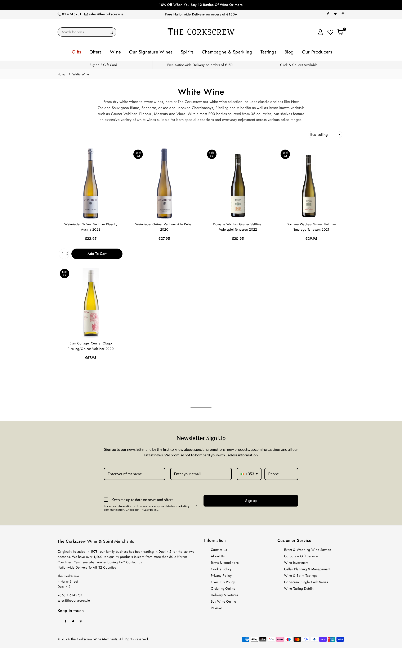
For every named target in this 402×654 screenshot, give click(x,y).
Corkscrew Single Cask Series (306, 580)
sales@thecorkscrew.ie (106, 14)
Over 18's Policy (223, 580)
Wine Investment (296, 561)
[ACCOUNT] (320, 32)
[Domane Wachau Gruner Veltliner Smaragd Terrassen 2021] (311, 182)
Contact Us (219, 548)
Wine (134, 51)
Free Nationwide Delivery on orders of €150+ (201, 14)
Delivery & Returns (224, 593)
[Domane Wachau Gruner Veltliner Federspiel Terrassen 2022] (238, 182)
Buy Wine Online (223, 600)
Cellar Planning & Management (307, 567)
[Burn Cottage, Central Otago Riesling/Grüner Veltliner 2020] (90, 302)
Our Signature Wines (162, 51)
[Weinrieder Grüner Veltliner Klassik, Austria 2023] (90, 182)
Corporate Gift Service (301, 554)
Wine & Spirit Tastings (300, 574)
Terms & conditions (224, 561)
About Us (217, 554)
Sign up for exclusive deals (244, 4)
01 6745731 (71, 14)
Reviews (217, 606)
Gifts (104, 51)
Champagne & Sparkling (222, 51)
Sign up (251, 499)
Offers (119, 51)
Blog (270, 51)
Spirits (190, 51)
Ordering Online (223, 587)
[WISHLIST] (330, 32)
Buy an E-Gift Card (103, 63)
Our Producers (292, 51)
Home (61, 73)
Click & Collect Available (299, 63)
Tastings (254, 51)
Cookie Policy (221, 567)
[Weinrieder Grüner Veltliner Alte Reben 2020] (164, 182)
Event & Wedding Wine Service (307, 548)
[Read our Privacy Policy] (195, 505)
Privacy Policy (221, 574)
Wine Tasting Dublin (299, 587)
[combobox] (249, 473)
